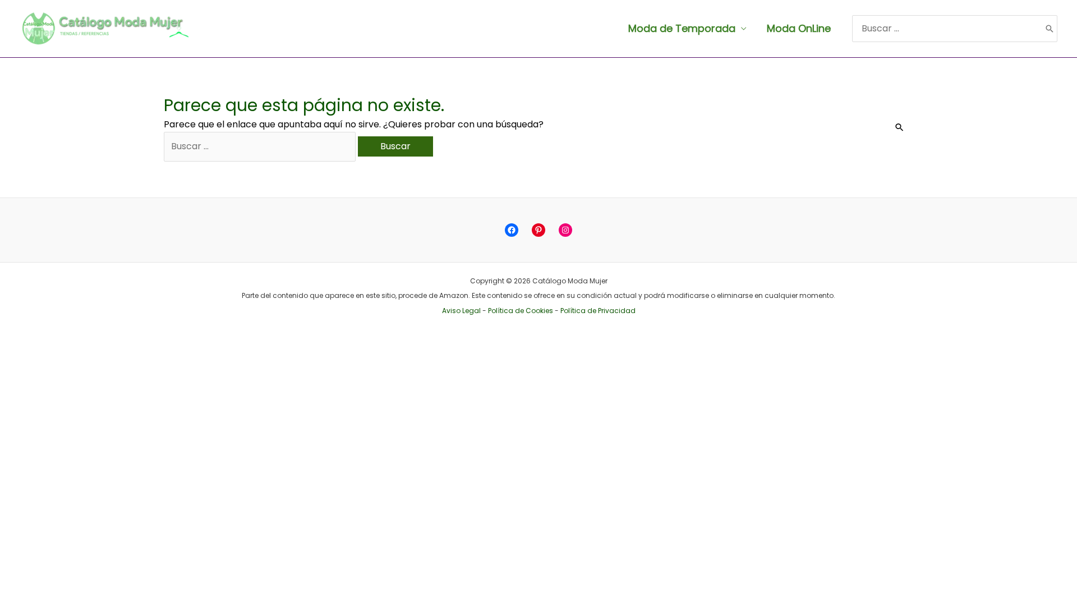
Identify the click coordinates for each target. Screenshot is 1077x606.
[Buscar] (1049, 29)
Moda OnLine (799, 28)
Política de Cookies (520, 310)
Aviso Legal (461, 310)
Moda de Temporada (681, 28)
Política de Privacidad (598, 310)
